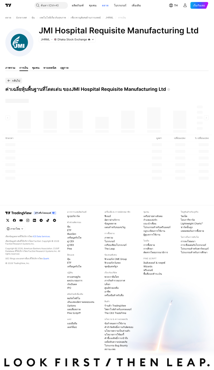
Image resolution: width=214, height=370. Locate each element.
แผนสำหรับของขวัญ (114, 227)
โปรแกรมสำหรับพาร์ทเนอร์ (195, 248)
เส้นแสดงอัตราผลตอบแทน (80, 301)
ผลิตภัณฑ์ (78, 5)
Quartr (46, 258)
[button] (86, 5)
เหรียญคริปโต (74, 237)
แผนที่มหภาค (74, 309)
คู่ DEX (70, 244)
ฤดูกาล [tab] (64, 67)
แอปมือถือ (72, 323)
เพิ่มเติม (136, 5)
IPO (69, 287)
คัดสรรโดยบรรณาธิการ (155, 252)
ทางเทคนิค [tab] (49, 67)
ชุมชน (92, 5)
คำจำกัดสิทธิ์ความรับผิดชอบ (118, 327)
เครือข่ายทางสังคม (153, 216)
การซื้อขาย (149, 244)
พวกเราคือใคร (111, 276)
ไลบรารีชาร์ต (188, 219)
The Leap (109, 248)
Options (71, 305)
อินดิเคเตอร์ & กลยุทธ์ (154, 262)
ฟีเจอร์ (107, 216)
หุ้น (68, 226)
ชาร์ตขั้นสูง (187, 227)
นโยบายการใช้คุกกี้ (114, 334)
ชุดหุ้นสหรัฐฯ (111, 266)
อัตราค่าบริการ (112, 219)
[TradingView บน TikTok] (47, 220)
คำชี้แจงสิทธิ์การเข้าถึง (116, 338)
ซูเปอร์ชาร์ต (73, 216)
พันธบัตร (71, 233)
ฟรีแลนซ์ (148, 270)
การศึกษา (148, 248)
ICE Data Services (41, 236)
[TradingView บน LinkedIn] (34, 220)
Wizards (147, 266)
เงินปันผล (72, 284)
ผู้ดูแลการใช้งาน (151, 234)
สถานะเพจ (109, 349)
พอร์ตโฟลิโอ (73, 298)
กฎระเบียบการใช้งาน (154, 230)
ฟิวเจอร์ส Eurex (112, 262)
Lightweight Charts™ (192, 223)
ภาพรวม (108, 237)
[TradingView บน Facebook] (14, 220)
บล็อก (107, 284)
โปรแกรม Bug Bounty (116, 345)
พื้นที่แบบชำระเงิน (152, 273)
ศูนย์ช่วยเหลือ (111, 287)
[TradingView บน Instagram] (27, 220)
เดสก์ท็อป (72, 327)
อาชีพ (107, 291)
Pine (69, 248)
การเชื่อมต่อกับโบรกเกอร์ (193, 244)
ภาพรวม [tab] (10, 67)
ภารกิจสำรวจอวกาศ (114, 280)
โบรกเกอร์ (120, 5)
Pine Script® (74, 313)
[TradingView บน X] (7, 220)
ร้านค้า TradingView (115, 305)
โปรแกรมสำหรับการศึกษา (194, 252)
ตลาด (105, 5)
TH (176, 5)
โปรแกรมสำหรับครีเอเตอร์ (157, 227)
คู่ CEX (70, 241)
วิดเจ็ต (184, 216)
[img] (89, 39)
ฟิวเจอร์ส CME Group (115, 259)
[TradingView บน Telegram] (41, 220)
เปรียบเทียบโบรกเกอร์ (115, 244)
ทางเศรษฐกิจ (73, 276)
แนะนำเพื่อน (149, 223)
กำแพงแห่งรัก (150, 219)
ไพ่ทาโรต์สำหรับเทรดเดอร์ (118, 309)
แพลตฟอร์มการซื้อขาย (192, 230)
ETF (69, 230)
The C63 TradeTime (115, 313)
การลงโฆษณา (188, 241)
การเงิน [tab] (23, 67)
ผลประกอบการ (74, 280)
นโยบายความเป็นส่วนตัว (117, 330)
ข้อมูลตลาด (110, 223)
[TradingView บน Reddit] (54, 220)
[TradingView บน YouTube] (21, 220)
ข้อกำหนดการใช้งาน (115, 323)
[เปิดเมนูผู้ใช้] (185, 5)
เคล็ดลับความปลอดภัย (115, 341)
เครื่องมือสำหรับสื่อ (114, 295)
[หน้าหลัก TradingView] (8, 5)
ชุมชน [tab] (35, 67)
